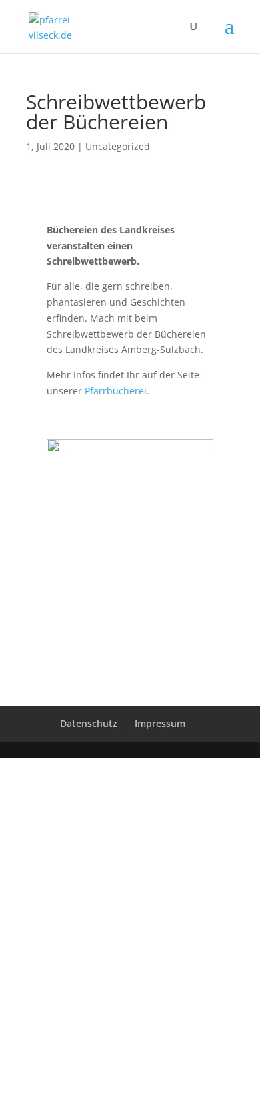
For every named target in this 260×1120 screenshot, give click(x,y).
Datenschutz (88, 723)
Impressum (160, 723)
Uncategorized (117, 146)
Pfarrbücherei (116, 390)
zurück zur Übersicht (130, 591)
